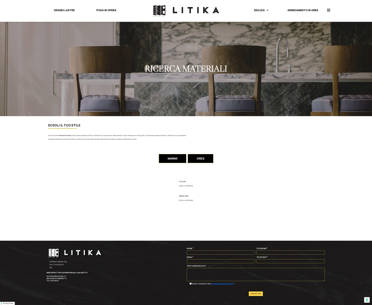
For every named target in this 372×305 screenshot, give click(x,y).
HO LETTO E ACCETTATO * (213, 284)
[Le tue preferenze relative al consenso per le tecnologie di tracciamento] (367, 300)
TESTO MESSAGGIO (196, 266)
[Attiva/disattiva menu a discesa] (267, 10)
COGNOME (261, 248)
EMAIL (189, 257)
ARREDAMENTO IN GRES (302, 10)
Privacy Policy (8, 303)
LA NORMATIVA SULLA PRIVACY (222, 284)
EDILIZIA (259, 10)
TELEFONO (261, 257)
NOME (189, 248)
